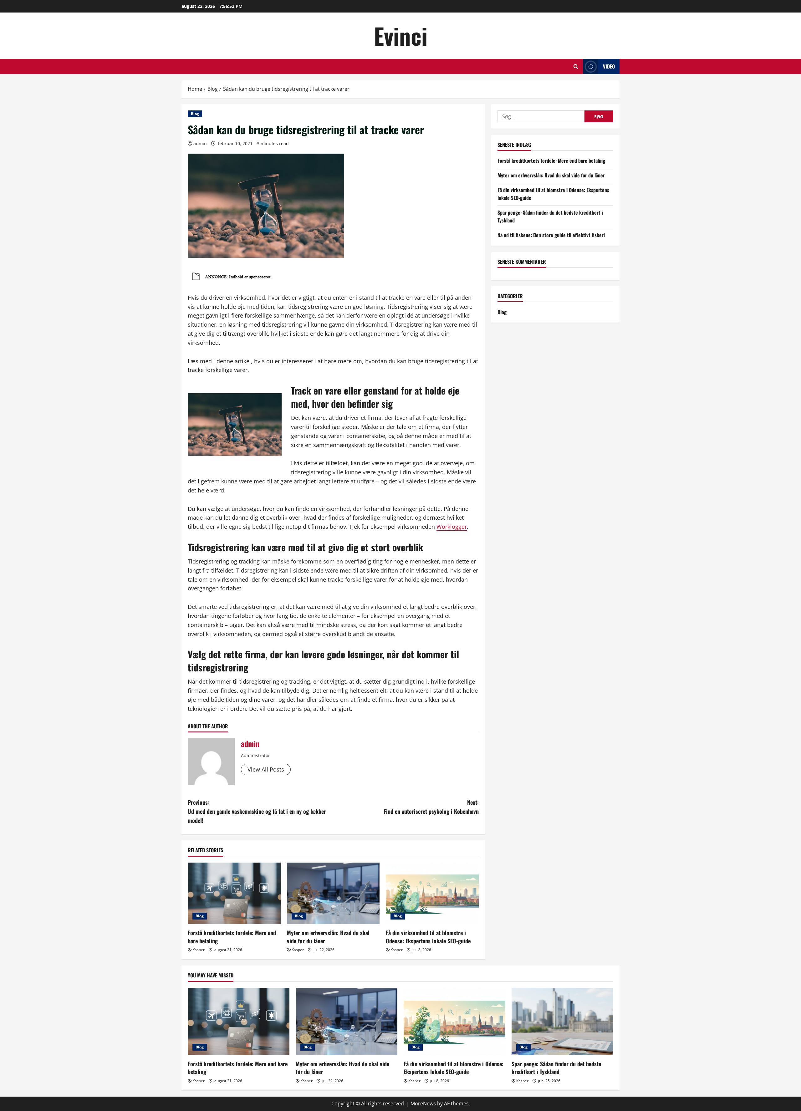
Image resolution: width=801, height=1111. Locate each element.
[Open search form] (576, 66)
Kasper (198, 949)
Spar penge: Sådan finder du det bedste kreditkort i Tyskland (556, 1068)
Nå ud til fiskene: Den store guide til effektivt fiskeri (551, 235)
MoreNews (423, 1103)
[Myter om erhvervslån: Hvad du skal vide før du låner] (333, 894)
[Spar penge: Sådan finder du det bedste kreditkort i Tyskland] (562, 1022)
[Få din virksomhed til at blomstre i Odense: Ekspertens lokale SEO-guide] (432, 894)
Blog (195, 113)
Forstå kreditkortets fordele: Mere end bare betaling (232, 937)
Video (609, 66)
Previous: (257, 811)
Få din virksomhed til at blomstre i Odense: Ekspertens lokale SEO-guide (428, 937)
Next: (431, 806)
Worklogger (451, 526)
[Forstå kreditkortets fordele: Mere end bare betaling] (234, 894)
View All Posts (265, 769)
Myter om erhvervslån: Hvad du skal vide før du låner (328, 937)
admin (200, 143)
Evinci (400, 35)
